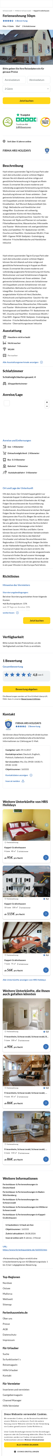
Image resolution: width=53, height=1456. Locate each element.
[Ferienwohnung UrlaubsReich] (26, 1014)
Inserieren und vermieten (16, 1389)
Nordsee (7, 1282)
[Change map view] (7, 403)
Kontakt (7, 1375)
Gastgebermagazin (13, 1394)
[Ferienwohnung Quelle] (26, 1126)
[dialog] (27, 1433)
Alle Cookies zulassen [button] (27, 1445)
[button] (43, 3)
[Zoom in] (47, 402)
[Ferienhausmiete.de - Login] (37, 3)
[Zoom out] (47, 406)
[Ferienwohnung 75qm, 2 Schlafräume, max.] (26, 937)
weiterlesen (8, 612)
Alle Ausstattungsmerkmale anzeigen (20, 362)
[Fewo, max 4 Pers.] (26, 825)
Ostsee (6, 1288)
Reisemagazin (10, 1364)
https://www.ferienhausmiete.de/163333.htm (25, 1249)
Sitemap (7, 1304)
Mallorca (7, 1293)
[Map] (26, 417)
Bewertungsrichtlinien (30, 699)
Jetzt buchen (26, 100)
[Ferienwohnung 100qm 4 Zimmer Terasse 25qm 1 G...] (26, 881)
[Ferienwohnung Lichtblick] (26, 1070)
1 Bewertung (21, 21)
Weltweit (8, 1299)
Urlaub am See (27, 1225)
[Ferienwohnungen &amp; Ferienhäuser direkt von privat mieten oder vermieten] (4, 3)
